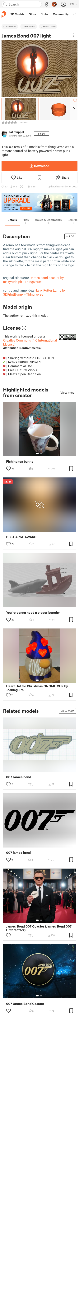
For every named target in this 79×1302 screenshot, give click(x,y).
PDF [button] (71, 236)
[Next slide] (73, 109)
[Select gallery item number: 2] (41, 453)
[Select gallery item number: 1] (37, 453)
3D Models (11, 26)
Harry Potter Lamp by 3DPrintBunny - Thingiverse (34, 292)
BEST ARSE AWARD (21, 537)
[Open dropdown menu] (73, 35)
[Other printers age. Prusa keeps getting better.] (39, 202)
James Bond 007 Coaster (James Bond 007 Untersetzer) (39, 928)
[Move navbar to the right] (75, 14)
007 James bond (18, 777)
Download (41, 166)
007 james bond (18, 852)
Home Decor (49, 26)
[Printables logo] (4, 14)
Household (29, 26)
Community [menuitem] (61, 14)
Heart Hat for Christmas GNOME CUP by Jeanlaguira (37, 687)
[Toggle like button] (8, 468)
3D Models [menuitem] (17, 14)
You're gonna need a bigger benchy (33, 612)
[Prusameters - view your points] (54, 4)
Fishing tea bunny (19, 461)
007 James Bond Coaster (25, 1003)
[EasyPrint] (47, 4)
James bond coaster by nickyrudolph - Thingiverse (33, 280)
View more (67, 392)
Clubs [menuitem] (44, 14)
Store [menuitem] (32, 14)
